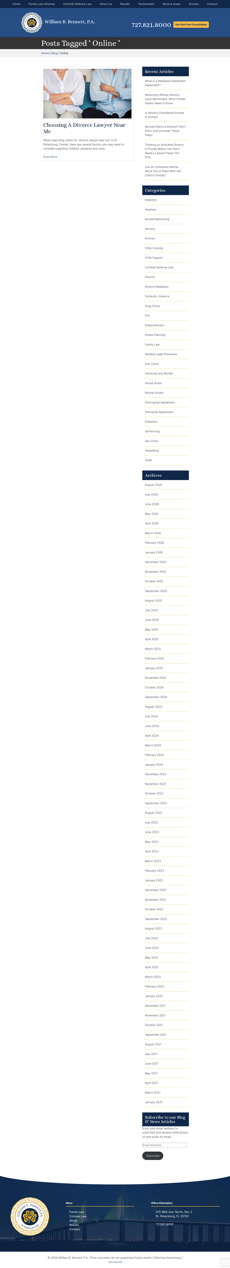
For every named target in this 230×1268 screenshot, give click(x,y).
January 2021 (153, 1102)
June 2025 (152, 619)
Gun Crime (152, 363)
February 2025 (154, 658)
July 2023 (151, 822)
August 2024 (153, 706)
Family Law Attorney (41, 4)
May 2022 (151, 957)
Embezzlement (154, 325)
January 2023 (154, 880)
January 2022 (154, 996)
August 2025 (153, 600)
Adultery (150, 209)
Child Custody (154, 248)
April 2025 (152, 639)
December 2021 (155, 1005)
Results (125, 4)
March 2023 (153, 861)
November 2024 (155, 677)
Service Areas (171, 4)
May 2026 (151, 513)
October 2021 (154, 1025)
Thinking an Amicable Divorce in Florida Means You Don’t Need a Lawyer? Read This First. (164, 151)
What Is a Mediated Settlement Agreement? (165, 83)
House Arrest (153, 383)
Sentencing (152, 431)
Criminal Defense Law (77, 4)
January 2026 (154, 552)
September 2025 (156, 591)
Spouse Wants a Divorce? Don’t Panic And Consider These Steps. (165, 131)
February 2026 (154, 542)
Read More (50, 156)
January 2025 (154, 668)
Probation (151, 421)
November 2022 (155, 899)
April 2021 (151, 1083)
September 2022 (156, 919)
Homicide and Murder (159, 373)
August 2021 (153, 1044)
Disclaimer (115, 1262)
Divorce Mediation (157, 286)
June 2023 (152, 832)
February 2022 (154, 986)
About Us (106, 4)
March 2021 (152, 1092)
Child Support (154, 257)
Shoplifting (152, 450)
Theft (148, 460)
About (73, 1220)
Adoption (151, 199)
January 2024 (154, 764)
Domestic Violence (157, 296)
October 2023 (154, 793)
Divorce (150, 277)
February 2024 (154, 755)
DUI (147, 315)
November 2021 (155, 1015)
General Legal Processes (161, 354)
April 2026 (152, 523)
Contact (212, 4)
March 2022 (153, 976)
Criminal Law (77, 1216)
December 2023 (155, 774)
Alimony (150, 228)
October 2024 (154, 687)
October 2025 (154, 581)
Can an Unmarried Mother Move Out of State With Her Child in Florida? (163, 171)
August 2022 (153, 928)
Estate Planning (155, 334)
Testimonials (146, 4)
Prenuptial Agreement (159, 412)
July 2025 (151, 610)
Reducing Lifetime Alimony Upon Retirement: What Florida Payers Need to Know (165, 99)
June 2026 (152, 504)
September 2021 (156, 1034)
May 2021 (151, 1073)
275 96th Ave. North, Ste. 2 (174, 1212)
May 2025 (151, 629)
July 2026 (151, 494)
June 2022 (152, 947)
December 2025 (155, 562)
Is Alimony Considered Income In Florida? (164, 115)
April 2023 (152, 851)
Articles (194, 4)
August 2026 (153, 484)
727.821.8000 (151, 24)
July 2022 (151, 938)
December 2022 (155, 890)
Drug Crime (152, 306)
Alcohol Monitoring (157, 219)
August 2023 (153, 812)
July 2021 (151, 1054)
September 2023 (156, 803)
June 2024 (152, 726)
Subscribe (152, 1155)
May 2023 (151, 841)
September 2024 (156, 697)
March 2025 (153, 648)
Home (16, 4)
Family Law (152, 344)
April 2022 (152, 967)
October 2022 (154, 909)
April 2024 (152, 735)
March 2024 (153, 745)
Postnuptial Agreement (160, 402)
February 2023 (154, 870)
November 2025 (155, 571)
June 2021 (151, 1063)
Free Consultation (191, 24)
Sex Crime (151, 441)
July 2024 (151, 716)
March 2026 (153, 533)
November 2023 (155, 784)
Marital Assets (154, 392)
